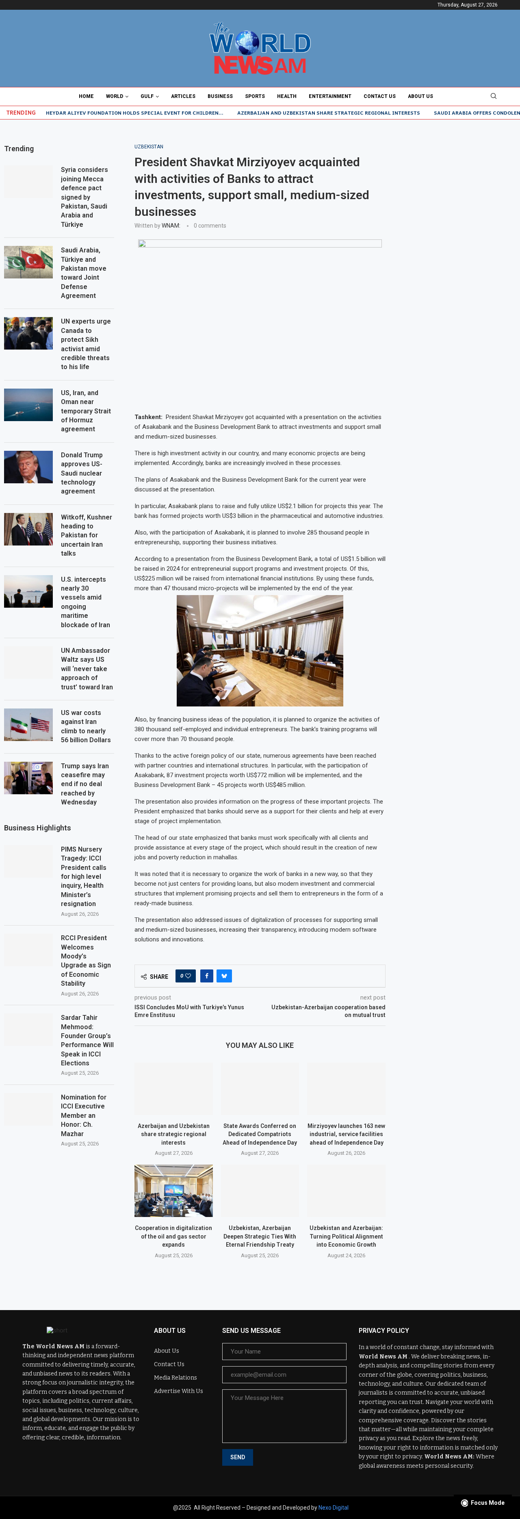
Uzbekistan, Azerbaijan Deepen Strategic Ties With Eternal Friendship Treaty (259, 1236)
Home (86, 96)
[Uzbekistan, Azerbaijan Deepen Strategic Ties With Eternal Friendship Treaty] (260, 1191)
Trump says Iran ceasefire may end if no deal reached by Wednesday (85, 784)
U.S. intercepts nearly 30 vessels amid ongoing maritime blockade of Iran (85, 602)
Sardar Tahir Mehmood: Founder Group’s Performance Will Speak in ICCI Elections (87, 1040)
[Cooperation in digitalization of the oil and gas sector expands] (173, 1191)
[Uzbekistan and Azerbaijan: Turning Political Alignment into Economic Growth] (346, 1191)
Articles (183, 96)
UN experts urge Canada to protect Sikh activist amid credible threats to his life (86, 344)
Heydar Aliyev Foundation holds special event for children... (134, 113)
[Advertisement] (461, 266)
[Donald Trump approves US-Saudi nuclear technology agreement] (28, 467)
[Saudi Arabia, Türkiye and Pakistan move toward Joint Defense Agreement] (28, 262)
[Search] (494, 96)
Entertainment (330, 96)
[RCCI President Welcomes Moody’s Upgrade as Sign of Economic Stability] (28, 950)
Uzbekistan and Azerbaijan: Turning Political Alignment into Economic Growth (346, 1236)
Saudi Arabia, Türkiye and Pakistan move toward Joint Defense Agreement (83, 273)
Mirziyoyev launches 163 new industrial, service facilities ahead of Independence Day (346, 1134)
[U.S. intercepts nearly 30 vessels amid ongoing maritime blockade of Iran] (28, 591)
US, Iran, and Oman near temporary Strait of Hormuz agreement (86, 411)
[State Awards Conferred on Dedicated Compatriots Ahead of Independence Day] (260, 1089)
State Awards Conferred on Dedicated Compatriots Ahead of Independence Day (260, 1134)
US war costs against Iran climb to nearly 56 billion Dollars (86, 726)
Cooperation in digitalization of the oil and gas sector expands (173, 1236)
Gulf (147, 96)
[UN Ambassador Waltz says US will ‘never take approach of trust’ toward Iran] (28, 662)
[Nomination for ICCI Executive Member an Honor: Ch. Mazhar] (28, 1109)
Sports (255, 96)
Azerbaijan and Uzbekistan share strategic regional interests (328, 113)
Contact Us (380, 96)
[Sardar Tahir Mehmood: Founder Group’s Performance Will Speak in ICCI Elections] (28, 1029)
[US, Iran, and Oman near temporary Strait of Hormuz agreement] (28, 405)
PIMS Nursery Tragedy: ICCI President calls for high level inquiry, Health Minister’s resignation (83, 876)
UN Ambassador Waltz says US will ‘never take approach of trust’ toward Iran (87, 669)
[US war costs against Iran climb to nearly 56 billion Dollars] (28, 724)
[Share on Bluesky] (224, 975)
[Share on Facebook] (206, 975)
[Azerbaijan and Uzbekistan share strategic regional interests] (173, 1089)
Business (220, 96)
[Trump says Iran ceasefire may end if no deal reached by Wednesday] (28, 778)
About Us (420, 96)
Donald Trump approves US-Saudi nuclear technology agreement (82, 473)
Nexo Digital (333, 1507)
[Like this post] (188, 975)
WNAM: (171, 225)
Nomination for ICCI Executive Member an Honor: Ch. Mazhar (83, 1115)
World (114, 96)
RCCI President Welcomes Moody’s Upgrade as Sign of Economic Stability (86, 960)
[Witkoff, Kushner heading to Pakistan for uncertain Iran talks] (28, 529)
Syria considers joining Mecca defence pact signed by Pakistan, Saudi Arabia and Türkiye (84, 197)
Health (287, 96)
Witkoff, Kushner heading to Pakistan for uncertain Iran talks (86, 535)
